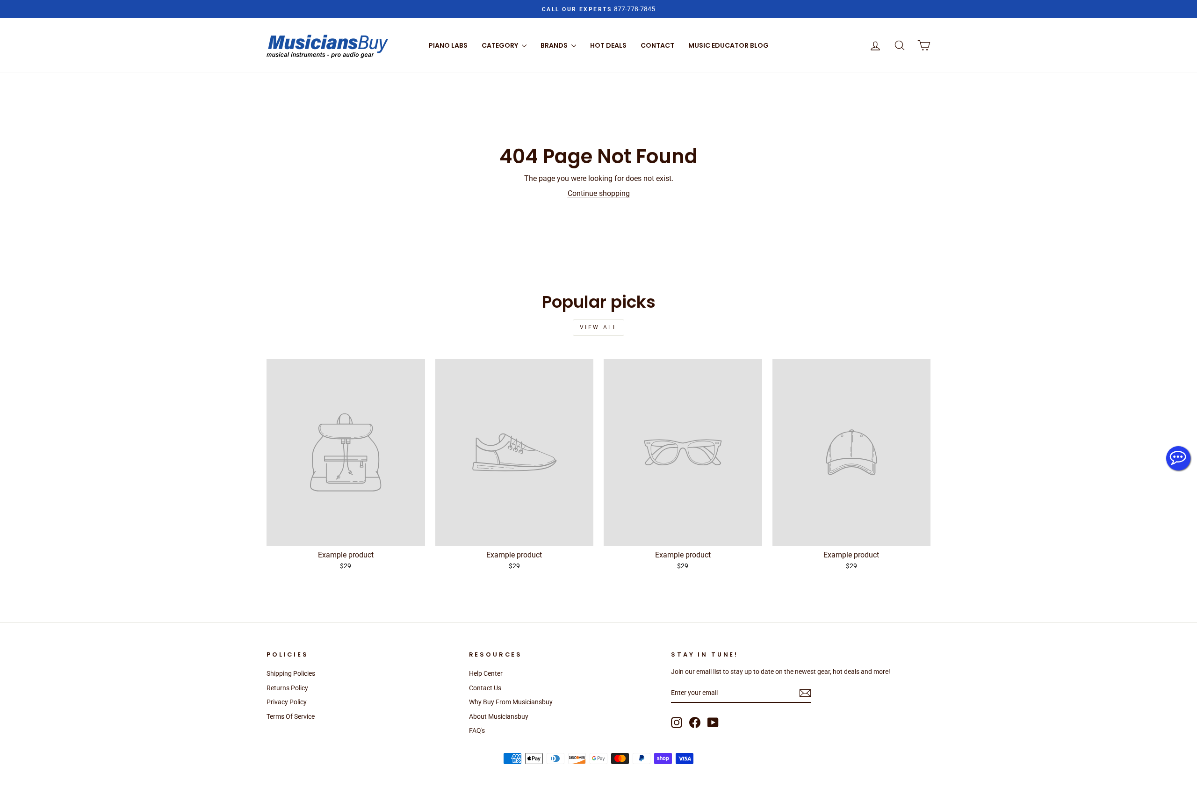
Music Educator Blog (728, 45)
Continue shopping (599, 193)
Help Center (486, 673)
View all (599, 327)
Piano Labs (448, 45)
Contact (657, 45)
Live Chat (1178, 458)
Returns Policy (287, 688)
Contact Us (485, 688)
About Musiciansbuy (498, 716)
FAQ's (477, 730)
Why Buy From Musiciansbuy (511, 702)
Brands (555, 45)
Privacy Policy (287, 702)
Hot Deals (608, 45)
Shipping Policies (291, 673)
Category (500, 45)
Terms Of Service (291, 716)
